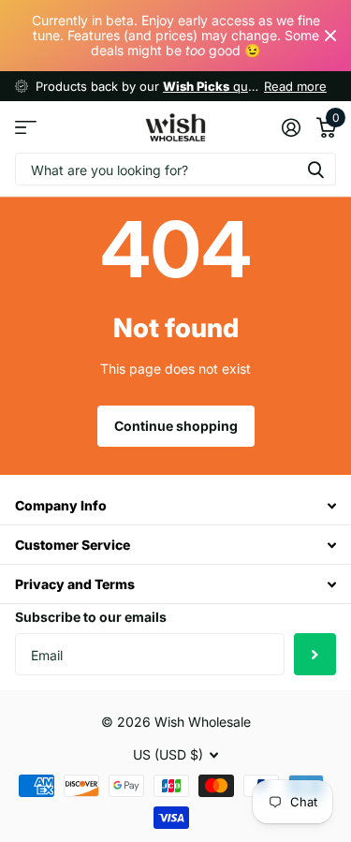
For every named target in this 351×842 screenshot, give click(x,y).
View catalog (26, 127)
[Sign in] (290, 127)
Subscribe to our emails (91, 617)
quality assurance (248, 86)
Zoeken (315, 169)
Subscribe (315, 654)
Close (330, 35)
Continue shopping (176, 426)
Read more (295, 86)
